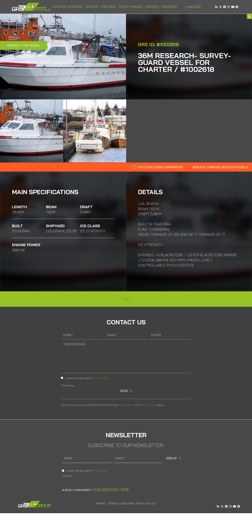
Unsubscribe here (110, 489)
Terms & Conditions (121, 503)
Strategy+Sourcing (67, 7)
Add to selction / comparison (160, 167)
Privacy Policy (98, 378)
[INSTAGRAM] (228, 6)
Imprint (101, 503)
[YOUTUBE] (232, 6)
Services (152, 7)
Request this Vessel (23, 45)
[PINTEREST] (237, 6)
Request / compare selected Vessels (220, 167)
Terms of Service (148, 404)
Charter (91, 7)
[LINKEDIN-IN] (216, 6)
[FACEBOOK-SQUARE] (224, 6)
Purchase (108, 7)
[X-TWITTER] (220, 6)
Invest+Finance (131, 7)
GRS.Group (169, 7)
